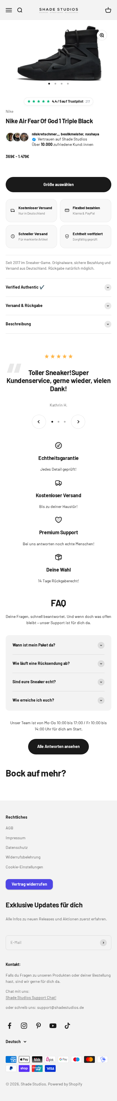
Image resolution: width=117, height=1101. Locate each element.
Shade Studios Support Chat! (31, 997)
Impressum (16, 837)
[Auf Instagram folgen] (24, 1025)
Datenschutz (17, 847)
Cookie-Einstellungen (24, 866)
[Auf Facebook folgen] (9, 1025)
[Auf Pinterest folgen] (38, 1025)
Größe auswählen (58, 184)
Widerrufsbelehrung (23, 857)
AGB (9, 827)
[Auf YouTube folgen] (53, 1025)
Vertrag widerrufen (29, 884)
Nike (9, 111)
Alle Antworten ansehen (58, 746)
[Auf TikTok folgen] (67, 1025)
